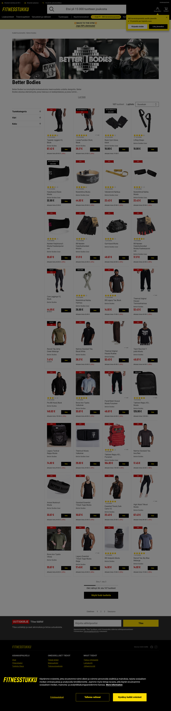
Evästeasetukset (57, 697)
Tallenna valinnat (92, 697)
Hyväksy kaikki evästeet (129, 697)
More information (114, 685)
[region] (85, 689)
